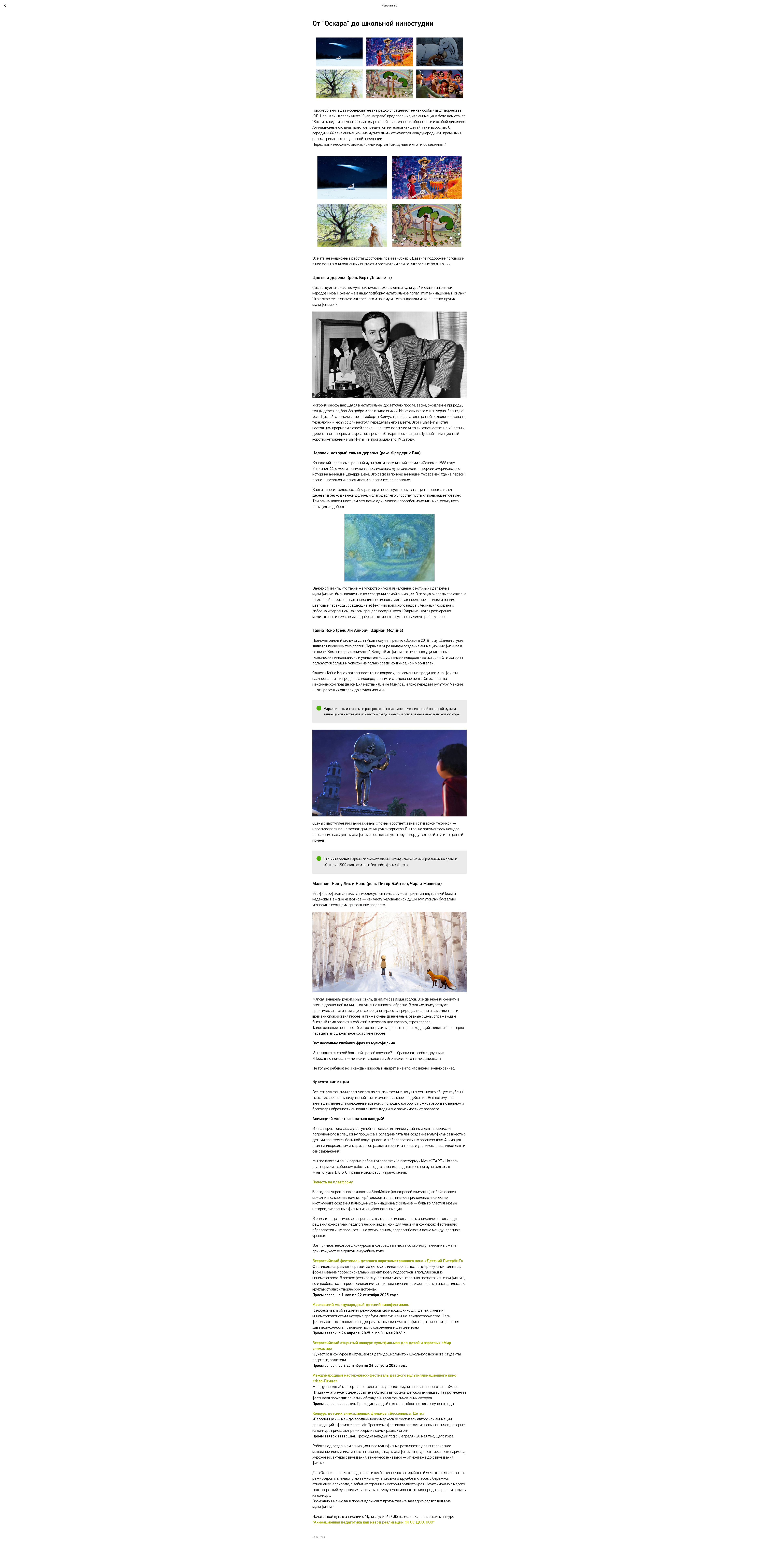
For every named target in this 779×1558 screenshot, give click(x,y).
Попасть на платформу (332, 1182)
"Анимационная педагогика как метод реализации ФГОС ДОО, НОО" (373, 1522)
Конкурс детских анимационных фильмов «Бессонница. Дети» (368, 1413)
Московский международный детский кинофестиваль (360, 1305)
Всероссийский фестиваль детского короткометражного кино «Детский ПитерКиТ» (387, 1261)
